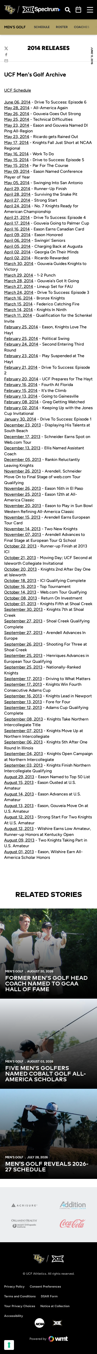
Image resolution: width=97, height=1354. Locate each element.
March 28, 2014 (18, 280)
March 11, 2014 (18, 315)
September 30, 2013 (23, 609)
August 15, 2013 (19, 782)
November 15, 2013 (22, 517)
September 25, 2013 (23, 655)
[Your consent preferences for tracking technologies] (9, 1345)
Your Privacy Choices (19, 1306)
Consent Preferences (45, 1286)
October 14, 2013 (20, 592)
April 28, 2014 (17, 194)
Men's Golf (14, 971)
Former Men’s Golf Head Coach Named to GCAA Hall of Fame (46, 983)
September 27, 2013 (23, 621)
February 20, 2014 (21, 378)
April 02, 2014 (17, 252)
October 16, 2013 (20, 586)
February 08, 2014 (21, 401)
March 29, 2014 (18, 275)
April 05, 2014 (17, 246)
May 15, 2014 (16, 159)
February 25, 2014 (21, 326)
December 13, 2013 (22, 447)
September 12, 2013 (23, 707)
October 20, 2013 (20, 569)
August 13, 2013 (19, 805)
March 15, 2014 (18, 304)
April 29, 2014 (17, 188)
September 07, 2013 (23, 730)
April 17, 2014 (17, 223)
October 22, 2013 (20, 546)
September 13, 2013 (23, 701)
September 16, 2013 (23, 695)
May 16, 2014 (16, 153)
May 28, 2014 (16, 107)
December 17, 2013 (22, 436)
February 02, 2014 (21, 407)
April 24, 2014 (17, 205)
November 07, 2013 (22, 534)
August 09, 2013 (19, 840)
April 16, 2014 (17, 229)
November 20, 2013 (22, 505)
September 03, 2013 (23, 765)
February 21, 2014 (21, 367)
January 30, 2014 (20, 419)
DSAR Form (49, 1296)
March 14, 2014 (18, 309)
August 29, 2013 (19, 776)
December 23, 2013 (22, 425)
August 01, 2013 (19, 851)
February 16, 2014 (21, 384)
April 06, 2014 (17, 240)
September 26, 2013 (23, 644)
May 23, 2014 (16, 125)
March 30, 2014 (18, 263)
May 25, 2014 (16, 119)
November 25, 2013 (22, 494)
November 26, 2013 (22, 471)
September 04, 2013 (23, 753)
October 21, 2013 (20, 557)
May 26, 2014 (16, 113)
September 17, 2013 (23, 678)
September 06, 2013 (23, 742)
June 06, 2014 (17, 102)
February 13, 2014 (21, 396)
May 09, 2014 (16, 171)
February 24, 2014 (21, 344)
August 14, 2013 (19, 794)
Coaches (81, 27)
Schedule (42, 27)
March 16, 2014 (18, 298)
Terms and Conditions (20, 1296)
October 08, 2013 (20, 598)
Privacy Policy (14, 1286)
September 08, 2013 (23, 719)
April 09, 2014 (17, 234)
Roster (62, 27)
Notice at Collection (55, 1306)
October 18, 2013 (20, 580)
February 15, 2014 (21, 390)
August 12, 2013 (19, 817)
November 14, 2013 (22, 528)
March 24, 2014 (18, 292)
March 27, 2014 (18, 286)
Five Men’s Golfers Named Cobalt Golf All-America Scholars (45, 1074)
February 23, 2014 (21, 355)
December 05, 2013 (22, 459)
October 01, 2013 (20, 603)
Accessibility (13, 1316)
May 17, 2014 (16, 142)
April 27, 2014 (17, 200)
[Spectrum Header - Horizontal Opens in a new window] (48, 9)
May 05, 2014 (16, 182)
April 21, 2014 (17, 217)
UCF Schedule (17, 90)
